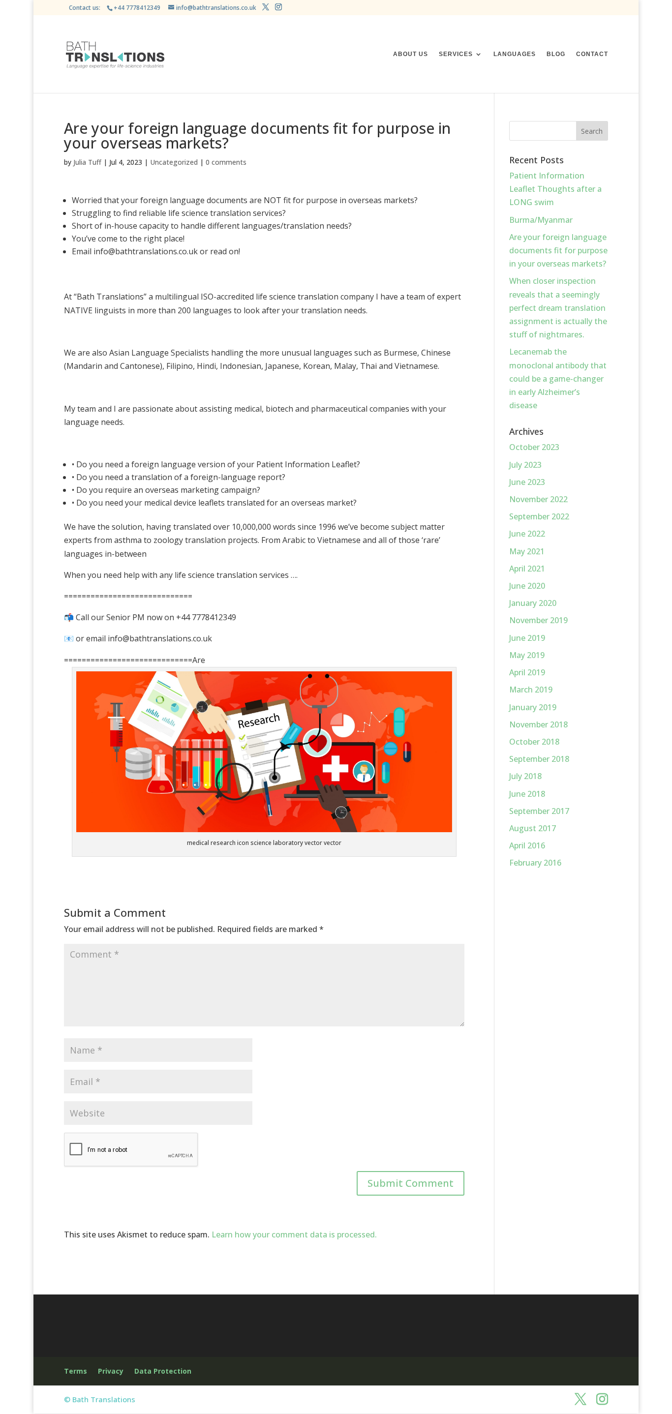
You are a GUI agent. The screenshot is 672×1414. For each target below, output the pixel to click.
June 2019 (527, 637)
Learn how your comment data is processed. (294, 1234)
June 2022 (527, 533)
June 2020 (527, 585)
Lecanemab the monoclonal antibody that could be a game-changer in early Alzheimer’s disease (558, 378)
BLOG (556, 54)
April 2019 (527, 672)
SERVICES (456, 54)
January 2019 (532, 707)
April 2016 (527, 845)
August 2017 (532, 828)
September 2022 (539, 516)
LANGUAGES (514, 54)
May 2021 (527, 551)
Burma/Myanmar (541, 219)
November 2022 (538, 499)
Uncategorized (174, 162)
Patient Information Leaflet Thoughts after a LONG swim (555, 189)
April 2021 (527, 568)
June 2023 (527, 482)
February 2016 (535, 862)
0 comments (226, 162)
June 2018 (527, 793)
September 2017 (539, 811)
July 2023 (525, 464)
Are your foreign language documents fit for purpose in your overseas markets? (558, 250)
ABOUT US (410, 54)
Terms (75, 1371)
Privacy (110, 1371)
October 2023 (534, 447)
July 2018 (525, 776)
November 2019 (538, 620)
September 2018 (539, 758)
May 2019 (527, 655)
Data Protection (162, 1371)
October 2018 (534, 741)
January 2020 (532, 603)
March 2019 (530, 689)
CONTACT (592, 54)
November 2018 (538, 724)
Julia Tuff (87, 162)
